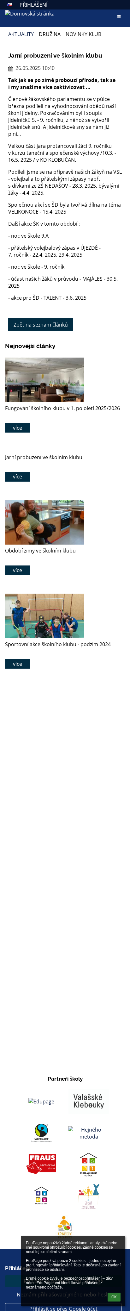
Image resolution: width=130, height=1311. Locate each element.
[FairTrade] (41, 1133)
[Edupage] (41, 1101)
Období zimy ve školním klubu (40, 550)
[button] (10, 5)
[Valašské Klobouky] (88, 1101)
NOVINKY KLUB (83, 34)
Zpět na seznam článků (41, 324)
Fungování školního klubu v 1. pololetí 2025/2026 (62, 408)
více (17, 427)
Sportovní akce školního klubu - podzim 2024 (58, 644)
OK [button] (114, 1297)
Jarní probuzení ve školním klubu (43, 457)
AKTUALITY (21, 34)
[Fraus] (41, 1164)
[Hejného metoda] (88, 1133)
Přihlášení (33, 4)
